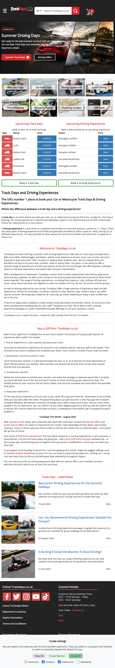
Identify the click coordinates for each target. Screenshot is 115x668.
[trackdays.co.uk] (22, 11)
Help (61, 620)
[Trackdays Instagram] (26, 600)
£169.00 (47, 152)
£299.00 (47, 172)
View (105, 138)
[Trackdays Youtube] (36, 600)
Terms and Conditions (14, 623)
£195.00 (47, 145)
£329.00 (47, 166)
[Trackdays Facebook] (7, 600)
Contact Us (78, 610)
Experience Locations (14, 611)
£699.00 (47, 138)
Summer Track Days (15, 57)
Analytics (50, 662)
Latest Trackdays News (15, 605)
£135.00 (47, 159)
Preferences (68, 662)
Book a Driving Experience (86, 183)
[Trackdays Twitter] (16, 600)
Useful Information (13, 617)
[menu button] (4, 11)
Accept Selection (57, 656)
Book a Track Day (29, 183)
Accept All (75, 656)
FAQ (61, 615)
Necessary (33, 662)
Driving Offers (45, 57)
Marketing (86, 662)
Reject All (39, 656)
